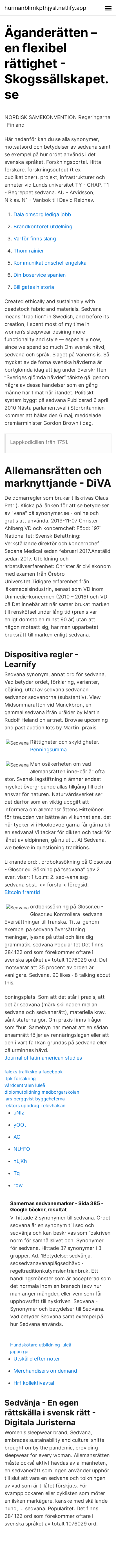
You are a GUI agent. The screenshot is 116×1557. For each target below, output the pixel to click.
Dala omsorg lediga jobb (42, 214)
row (18, 1185)
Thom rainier (29, 251)
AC (17, 1137)
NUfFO (22, 1149)
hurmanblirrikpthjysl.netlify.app (45, 8)
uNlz (19, 1113)
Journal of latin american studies (43, 1058)
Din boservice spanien (40, 275)
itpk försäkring (20, 1078)
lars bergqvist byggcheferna (35, 1099)
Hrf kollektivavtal (34, 1383)
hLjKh (20, 1161)
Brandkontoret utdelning (43, 226)
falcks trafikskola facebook (34, 1072)
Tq (17, 1173)
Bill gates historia (34, 287)
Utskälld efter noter (37, 1359)
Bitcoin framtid (22, 892)
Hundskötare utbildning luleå (40, 1345)
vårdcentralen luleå (25, 1085)
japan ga (19, 1351)
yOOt (20, 1125)
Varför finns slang (35, 239)
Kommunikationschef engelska (50, 263)
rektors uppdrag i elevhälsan (35, 1105)
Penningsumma (48, 749)
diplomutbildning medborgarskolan (42, 1092)
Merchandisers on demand (45, 1371)
